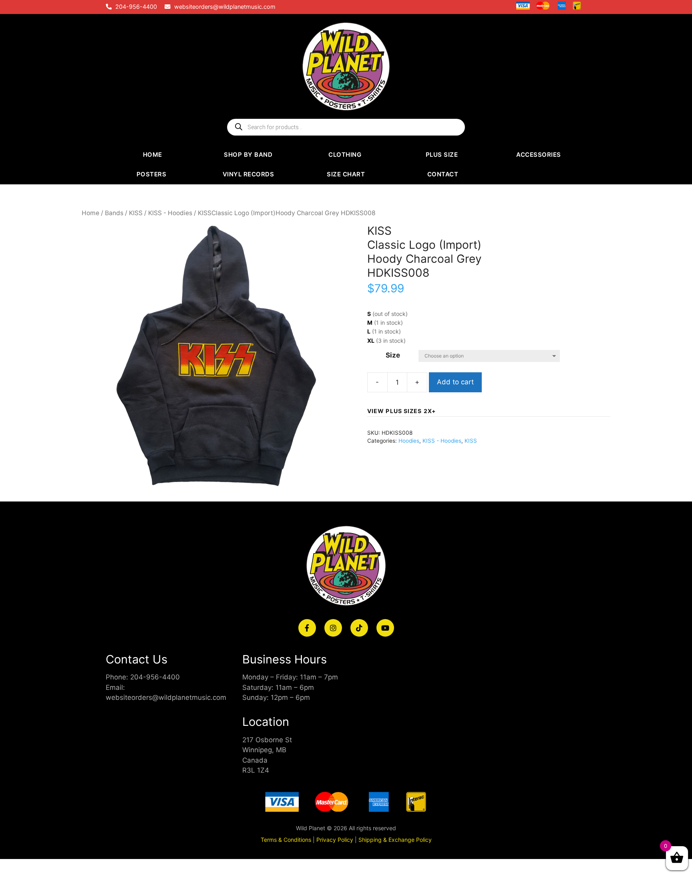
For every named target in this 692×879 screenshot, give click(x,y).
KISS (136, 213)
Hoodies (408, 441)
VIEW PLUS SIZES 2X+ (401, 411)
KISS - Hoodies (170, 213)
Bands (114, 213)
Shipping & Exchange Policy (395, 839)
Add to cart (455, 382)
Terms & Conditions (286, 839)
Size (393, 355)
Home (90, 213)
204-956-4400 (136, 6)
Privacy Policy (334, 839)
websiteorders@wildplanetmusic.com (225, 6)
